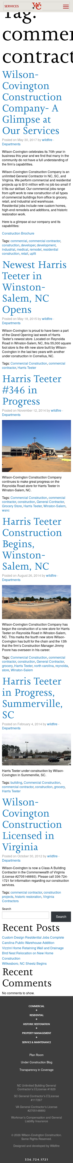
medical (22, 249)
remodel (36, 249)
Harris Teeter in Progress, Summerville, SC (32, 697)
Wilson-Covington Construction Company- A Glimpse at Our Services (32, 102)
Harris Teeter (27, 367)
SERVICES (11, 6)
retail (24, 253)
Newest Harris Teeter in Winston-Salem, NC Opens (34, 287)
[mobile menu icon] (66, 6)
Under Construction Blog (36, 1062)
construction (10, 245)
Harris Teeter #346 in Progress (31, 390)
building (16, 782)
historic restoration (28, 896)
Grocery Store (12, 506)
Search (6, 909)
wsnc (6, 510)
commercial (19, 240)
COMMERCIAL (36, 1006)
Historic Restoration (36, 1024)
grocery (7, 665)
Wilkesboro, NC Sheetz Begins (24, 963)
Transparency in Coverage (36, 1070)
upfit (33, 253)
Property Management (36, 1033)
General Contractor (50, 501)
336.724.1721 (36, 1159)
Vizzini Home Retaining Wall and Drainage (33, 948)
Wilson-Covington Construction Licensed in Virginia (32, 824)
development (46, 245)
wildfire (47, 139)
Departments (11, 144)
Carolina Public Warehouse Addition (28, 942)
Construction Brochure (18, 233)
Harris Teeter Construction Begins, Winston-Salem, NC (32, 544)
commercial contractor (44, 240)
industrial (8, 249)
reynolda (61, 665)
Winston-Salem (54, 506)
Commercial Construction (29, 363)
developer (28, 245)
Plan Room (36, 1055)
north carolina (44, 665)
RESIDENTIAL (37, 1015)
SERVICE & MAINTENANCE (36, 1042)
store (5, 670)
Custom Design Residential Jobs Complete (33, 937)
